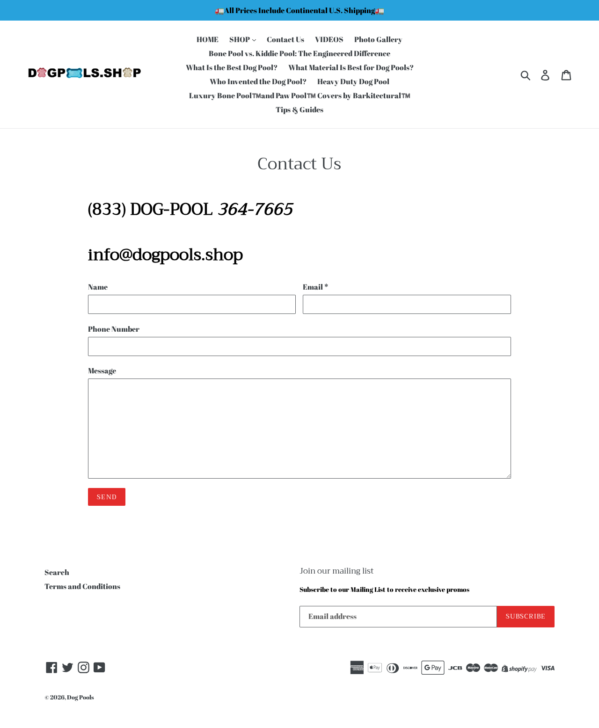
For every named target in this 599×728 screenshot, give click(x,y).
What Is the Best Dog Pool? (232, 67)
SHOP (240, 39)
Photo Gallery (378, 39)
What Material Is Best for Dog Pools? (351, 67)
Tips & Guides (299, 109)
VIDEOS (329, 39)
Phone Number (113, 329)
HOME (208, 39)
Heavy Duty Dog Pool (353, 81)
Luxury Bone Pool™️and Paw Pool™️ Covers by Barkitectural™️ (299, 95)
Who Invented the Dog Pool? (258, 81)
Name (98, 287)
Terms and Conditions (82, 586)
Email (315, 287)
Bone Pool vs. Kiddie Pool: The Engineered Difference (299, 53)
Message (102, 370)
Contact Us (285, 39)
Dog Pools (80, 697)
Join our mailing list (337, 571)
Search (56, 572)
